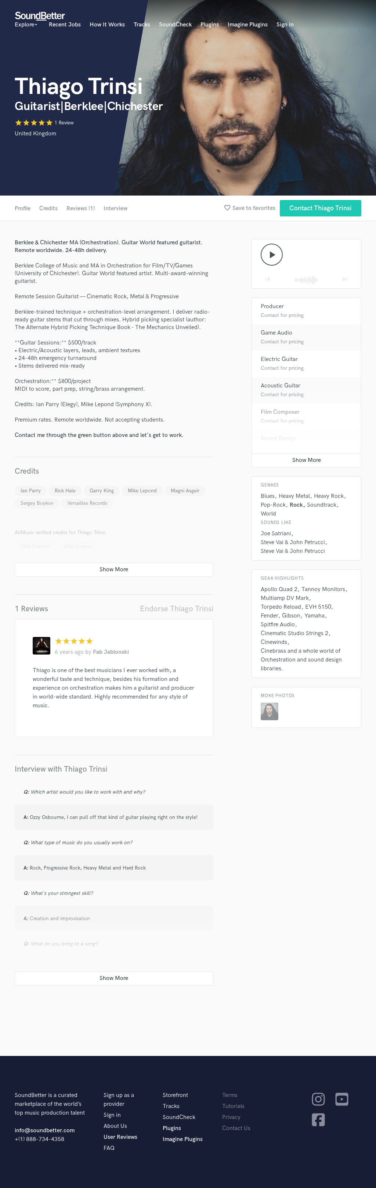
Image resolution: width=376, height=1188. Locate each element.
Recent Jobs (65, 24)
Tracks (142, 24)
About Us (115, 1126)
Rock (296, 505)
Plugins (209, 24)
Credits (48, 208)
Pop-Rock (273, 505)
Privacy (231, 1117)
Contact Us (236, 1128)
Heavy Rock (329, 496)
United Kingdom (35, 133)
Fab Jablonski (111, 652)
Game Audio (276, 332)
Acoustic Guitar (280, 385)
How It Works (107, 24)
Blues (268, 496)
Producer (272, 306)
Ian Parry (31, 491)
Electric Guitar (279, 359)
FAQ (109, 1148)
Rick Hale (65, 491)
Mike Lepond (142, 491)
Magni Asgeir (185, 491)
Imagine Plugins (248, 24)
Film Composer (280, 412)
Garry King (102, 491)
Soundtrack (321, 505)
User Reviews (120, 1137)
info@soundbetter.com (45, 1130)
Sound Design (278, 438)
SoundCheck (175, 24)
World (268, 513)
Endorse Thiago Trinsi (176, 608)
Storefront (175, 1095)
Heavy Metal (294, 496)
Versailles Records (87, 503)
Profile (22, 208)
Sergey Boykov (37, 503)
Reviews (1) (80, 208)
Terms (230, 1095)
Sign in (285, 24)
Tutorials (233, 1106)
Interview (115, 208)
